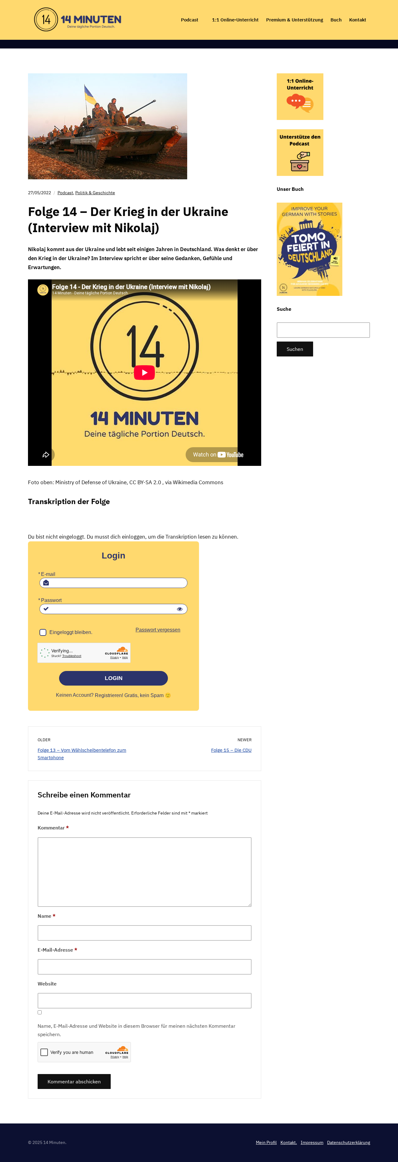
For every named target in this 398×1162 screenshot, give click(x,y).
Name (47, 916)
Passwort (51, 600)
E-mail (48, 574)
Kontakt (357, 20)
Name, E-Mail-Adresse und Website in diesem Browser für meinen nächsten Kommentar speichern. (136, 1030)
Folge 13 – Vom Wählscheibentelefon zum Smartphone (82, 753)
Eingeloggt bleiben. (70, 632)
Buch (336, 20)
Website (47, 984)
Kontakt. (288, 1142)
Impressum (312, 1142)
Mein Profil (266, 1142)
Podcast (189, 20)
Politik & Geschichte (95, 192)
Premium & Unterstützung (294, 20)
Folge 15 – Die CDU (231, 750)
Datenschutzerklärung (348, 1142)
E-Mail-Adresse (57, 950)
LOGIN (114, 678)
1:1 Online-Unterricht (235, 20)
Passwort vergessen (158, 629)
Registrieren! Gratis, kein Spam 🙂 (133, 695)
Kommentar (53, 827)
